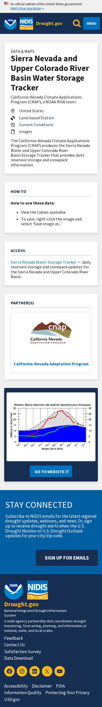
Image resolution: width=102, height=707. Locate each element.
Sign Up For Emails (67, 558)
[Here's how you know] (51, 6)
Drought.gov (49, 23)
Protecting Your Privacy (67, 692)
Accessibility (16, 686)
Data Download (18, 658)
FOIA (60, 686)
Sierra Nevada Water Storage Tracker (43, 262)
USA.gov (12, 699)
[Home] (26, 23)
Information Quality (22, 692)
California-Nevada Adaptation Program (51, 363)
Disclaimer (42, 686)
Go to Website (49, 471)
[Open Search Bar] (77, 23)
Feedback (13, 638)
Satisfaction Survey (22, 651)
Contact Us (14, 645)
